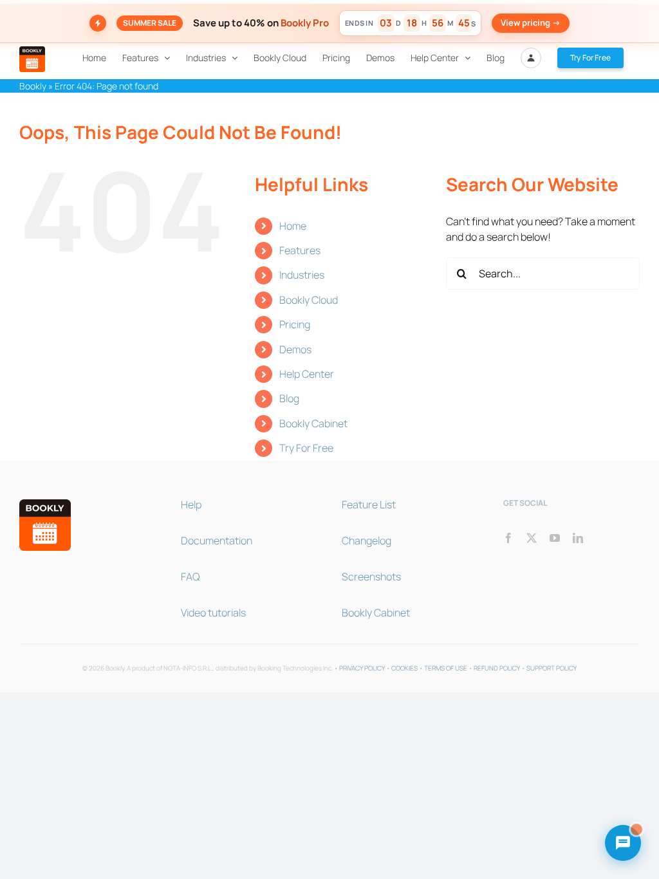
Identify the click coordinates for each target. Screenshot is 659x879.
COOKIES (404, 667)
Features (299, 250)
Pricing (294, 324)
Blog (289, 398)
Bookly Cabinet (313, 423)
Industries (301, 275)
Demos (295, 349)
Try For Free (306, 448)
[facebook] (508, 538)
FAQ (190, 576)
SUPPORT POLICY (551, 667)
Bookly (32, 86)
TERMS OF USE (445, 667)
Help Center (306, 374)
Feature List (369, 504)
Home (292, 226)
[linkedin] (578, 538)
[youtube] (555, 538)
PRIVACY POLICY (362, 667)
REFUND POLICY (497, 667)
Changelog (366, 540)
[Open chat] (623, 843)
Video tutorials (213, 613)
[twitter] (531, 538)
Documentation (216, 540)
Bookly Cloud (308, 300)
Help (191, 504)
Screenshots (371, 576)
